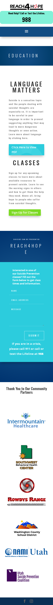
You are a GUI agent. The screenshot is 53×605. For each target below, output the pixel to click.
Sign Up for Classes (25, 212)
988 (26, 19)
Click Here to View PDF (24, 149)
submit (34, 335)
